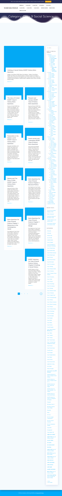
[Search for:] (52, 48)
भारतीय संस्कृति (49, 467)
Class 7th (35, 5)
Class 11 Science (52, 139)
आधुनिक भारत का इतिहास (51, 434)
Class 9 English (52, 101)
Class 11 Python (53, 145)
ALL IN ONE (49, 237)
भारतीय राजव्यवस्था (50, 464)
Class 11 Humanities (52, 153)
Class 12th (50, 158)
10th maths (51, 115)
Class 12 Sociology (50, 313)
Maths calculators (48, 1)
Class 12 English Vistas (51, 295)
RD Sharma (51, 110)
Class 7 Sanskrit (52, 90)
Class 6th (28, 5)
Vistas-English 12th (50, 432)
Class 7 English (52, 82)
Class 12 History (53, 181)
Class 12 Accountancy (51, 286)
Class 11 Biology (53, 144)
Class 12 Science (52, 159)
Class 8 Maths (51, 95)
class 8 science (51, 93)
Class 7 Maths (51, 81)
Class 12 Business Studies (51, 290)
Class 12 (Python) (54, 165)
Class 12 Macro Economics (51, 302)
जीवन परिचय (49, 447)
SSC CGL (49, 414)
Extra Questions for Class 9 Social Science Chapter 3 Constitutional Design (34, 222)
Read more (9, 81)
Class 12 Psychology (50, 311)
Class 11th (49, 136)
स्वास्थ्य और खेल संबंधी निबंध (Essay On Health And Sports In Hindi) (51, 476)
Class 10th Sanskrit (52, 117)
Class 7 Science (49, 337)
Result (48, 412)
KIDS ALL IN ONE (23, 10)
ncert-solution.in (11, 8)
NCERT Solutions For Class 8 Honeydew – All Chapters (51, 390)
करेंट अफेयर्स (52, 59)
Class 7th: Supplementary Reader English (53, 85)
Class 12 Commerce (52, 168)
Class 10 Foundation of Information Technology (52, 120)
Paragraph (49, 402)
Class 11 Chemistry (50, 271)
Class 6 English (49, 318)
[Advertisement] (31, 36)
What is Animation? (50, 214)
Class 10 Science (50, 257)
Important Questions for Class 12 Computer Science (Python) (52, 375)
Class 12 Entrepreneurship (51, 297)
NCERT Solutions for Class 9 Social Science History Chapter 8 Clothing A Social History (34, 263)
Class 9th (48, 5)
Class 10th (50, 109)
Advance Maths (50, 201)
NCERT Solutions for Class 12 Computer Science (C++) (52, 380)
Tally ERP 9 (49, 427)
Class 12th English (50, 315)
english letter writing (50, 364)
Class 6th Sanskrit (50, 327)
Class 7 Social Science (53, 88)
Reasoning (49, 410)
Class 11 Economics (52, 157)
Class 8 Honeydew (52, 96)
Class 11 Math (49, 279)
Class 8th (41, 5)
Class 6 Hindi (51, 73)
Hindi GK (21, 5)
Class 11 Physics (53, 143)
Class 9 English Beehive (51, 354)
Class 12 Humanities (52, 179)
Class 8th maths (50, 350)
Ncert (49, 481)
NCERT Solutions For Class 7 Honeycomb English (51, 385)
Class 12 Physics (53, 160)
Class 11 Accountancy (51, 264)
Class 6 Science (52, 77)
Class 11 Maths (51, 138)
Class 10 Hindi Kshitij (51, 250)
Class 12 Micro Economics (51, 304)
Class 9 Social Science (53, 105)
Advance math (49, 235)
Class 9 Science (49, 359)
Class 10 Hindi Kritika (51, 248)
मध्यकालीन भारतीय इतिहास (51, 469)
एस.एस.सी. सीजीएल (53, 58)
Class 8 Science (49, 345)
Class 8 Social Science (53, 92)
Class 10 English (52, 116)
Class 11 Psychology (50, 283)
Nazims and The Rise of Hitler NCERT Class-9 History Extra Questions (12, 182)
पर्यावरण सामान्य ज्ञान (50, 460)
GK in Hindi (53, 63)
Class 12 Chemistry (50, 292)
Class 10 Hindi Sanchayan (51, 252)
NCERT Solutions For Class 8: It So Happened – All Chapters (51, 398)
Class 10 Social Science (51, 259)
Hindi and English (50, 368)
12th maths (49, 233)
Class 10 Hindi (51, 125)
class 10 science (52, 114)
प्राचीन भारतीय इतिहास (50, 462)
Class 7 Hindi (51, 87)
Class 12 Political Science (51, 308)
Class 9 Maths (51, 102)
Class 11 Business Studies (51, 268)
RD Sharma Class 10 (50, 404)
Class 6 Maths (51, 76)
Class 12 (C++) (53, 167)
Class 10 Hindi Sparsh (51, 255)
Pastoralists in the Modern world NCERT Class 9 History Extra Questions (13, 139)
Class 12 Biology (53, 164)
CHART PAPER (51, 202)
